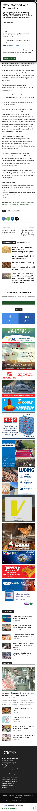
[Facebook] (4, 219)
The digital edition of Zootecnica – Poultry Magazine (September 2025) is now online (28, 233)
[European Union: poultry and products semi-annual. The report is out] (18, 679)
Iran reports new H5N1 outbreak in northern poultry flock (9, 232)
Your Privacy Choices (15, 805)
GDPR (5, 31)
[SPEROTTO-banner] (18, 397)
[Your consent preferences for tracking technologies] (33, 808)
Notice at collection (9, 809)
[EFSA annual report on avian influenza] (6, 719)
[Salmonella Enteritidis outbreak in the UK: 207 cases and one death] (6, 637)
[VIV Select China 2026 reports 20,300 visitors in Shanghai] (6, 655)
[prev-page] (3, 287)
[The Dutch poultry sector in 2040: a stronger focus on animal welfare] (6, 737)
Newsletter (19, 795)
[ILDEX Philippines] (18, 341)
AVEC (8, 210)
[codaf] (18, 411)
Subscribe (11, 795)
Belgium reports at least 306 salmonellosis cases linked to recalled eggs (22, 627)
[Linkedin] (12, 219)
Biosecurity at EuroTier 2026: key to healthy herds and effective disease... (23, 645)
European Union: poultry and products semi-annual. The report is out (18, 694)
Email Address (8, 23)
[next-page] (6, 287)
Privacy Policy (18, 797)
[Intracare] (18, 605)
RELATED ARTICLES (9, 242)
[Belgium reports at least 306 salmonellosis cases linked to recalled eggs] (6, 627)
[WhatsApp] (8, 219)
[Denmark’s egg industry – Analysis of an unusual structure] (6, 728)
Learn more (16, 52)
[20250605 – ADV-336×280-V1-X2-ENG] (18, 369)
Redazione (4, 698)
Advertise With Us (28, 795)
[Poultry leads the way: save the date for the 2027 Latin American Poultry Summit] (6, 618)
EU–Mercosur (15, 210)
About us (5, 795)
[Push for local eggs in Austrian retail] (6, 710)
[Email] (17, 219)
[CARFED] (18, 578)
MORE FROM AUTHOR (23, 242)
